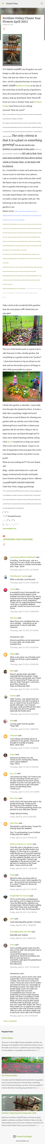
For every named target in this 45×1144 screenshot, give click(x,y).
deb (11, 720)
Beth (12, 671)
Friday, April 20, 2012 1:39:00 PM (23, 925)
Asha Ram (14, 823)
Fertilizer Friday (23, 86)
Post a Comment (10, 1021)
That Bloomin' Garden (19, 576)
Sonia (12, 945)
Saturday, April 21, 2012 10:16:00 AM (24, 967)
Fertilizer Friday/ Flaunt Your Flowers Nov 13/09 (19, 1113)
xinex (12, 919)
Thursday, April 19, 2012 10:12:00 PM (24, 792)
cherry (12, 754)
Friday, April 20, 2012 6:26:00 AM (23, 817)
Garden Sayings (7, 1038)
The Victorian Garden (9, 1075)
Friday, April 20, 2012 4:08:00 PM (23, 938)
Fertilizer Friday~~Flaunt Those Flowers (17, 539)
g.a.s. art (13, 773)
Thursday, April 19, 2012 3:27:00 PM (24, 570)
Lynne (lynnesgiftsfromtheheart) (22, 557)
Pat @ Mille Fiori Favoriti (19, 896)
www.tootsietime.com (9, 528)
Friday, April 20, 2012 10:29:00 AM (23, 838)
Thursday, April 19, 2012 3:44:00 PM (24, 583)
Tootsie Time (12, 3)
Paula (12, 875)
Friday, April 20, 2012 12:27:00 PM (23, 912)
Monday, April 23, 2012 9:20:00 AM (24, 1016)
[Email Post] (4, 537)
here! (10, 442)
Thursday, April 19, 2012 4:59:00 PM (24, 664)
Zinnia (12, 589)
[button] (4, 29)
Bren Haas (14, 798)
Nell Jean (13, 618)
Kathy (12, 654)
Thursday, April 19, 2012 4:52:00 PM (24, 647)
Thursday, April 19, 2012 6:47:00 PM (24, 714)
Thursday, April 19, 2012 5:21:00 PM (24, 689)
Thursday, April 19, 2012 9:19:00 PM (24, 767)
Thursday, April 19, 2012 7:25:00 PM (24, 748)
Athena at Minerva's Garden (21, 844)
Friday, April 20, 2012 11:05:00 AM (23, 868)
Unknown (13, 735)
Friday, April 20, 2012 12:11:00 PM (23, 889)
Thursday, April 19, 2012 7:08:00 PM (24, 729)
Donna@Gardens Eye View (20, 932)
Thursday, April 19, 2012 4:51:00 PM (24, 630)
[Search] (42, 3)
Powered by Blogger (24, 1136)
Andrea (13, 696)
